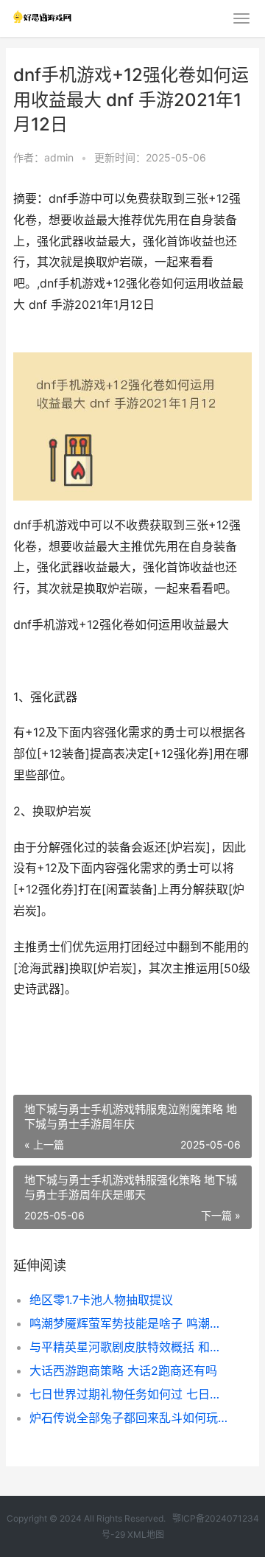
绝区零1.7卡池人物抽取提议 (101, 1299)
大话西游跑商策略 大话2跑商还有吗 (123, 1370)
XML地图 (145, 1534)
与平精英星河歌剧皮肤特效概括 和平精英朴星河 (129, 1347)
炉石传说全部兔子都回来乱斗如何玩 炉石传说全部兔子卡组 (129, 1417)
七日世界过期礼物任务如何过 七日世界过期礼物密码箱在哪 (129, 1394)
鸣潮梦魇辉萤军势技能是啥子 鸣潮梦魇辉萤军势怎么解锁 (129, 1323)
